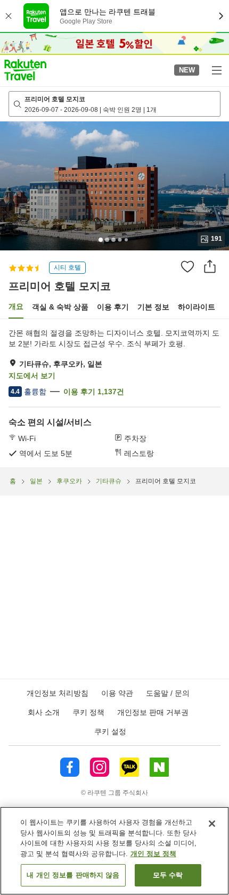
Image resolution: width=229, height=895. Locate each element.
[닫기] (212, 823)
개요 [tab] (16, 306)
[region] (114, 851)
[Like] (187, 266)
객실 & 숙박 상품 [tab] (60, 307)
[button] (25, 69)
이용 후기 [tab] (113, 307)
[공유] (209, 266)
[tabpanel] (114, 393)
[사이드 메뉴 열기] (216, 69)
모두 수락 (168, 875)
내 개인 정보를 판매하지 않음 (73, 875)
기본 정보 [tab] (153, 307)
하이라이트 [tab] (196, 307)
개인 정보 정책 (153, 854)
